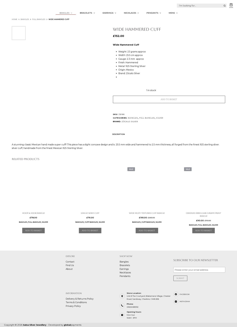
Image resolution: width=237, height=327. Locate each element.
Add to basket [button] (33, 230)
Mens (172, 13)
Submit (180, 278)
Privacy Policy (73, 306)
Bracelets (86, 13)
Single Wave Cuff (90, 213)
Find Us (70, 265)
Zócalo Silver (130, 121)
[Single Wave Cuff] (90, 186)
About (69, 269)
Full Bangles (147, 118)
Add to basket (169, 99)
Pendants (152, 13)
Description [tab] (118, 134)
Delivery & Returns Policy (80, 298)
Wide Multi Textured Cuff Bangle (147, 213)
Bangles (64, 13)
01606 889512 (132, 307)
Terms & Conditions (76, 302)
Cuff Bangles (91, 222)
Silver (159, 118)
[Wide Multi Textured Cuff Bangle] (147, 186)
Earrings (108, 13)
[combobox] (200, 6)
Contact (70, 261)
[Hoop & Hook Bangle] (33, 186)
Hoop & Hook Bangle (33, 213)
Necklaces (130, 13)
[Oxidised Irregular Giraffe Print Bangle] (203, 186)
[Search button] (224, 6)
